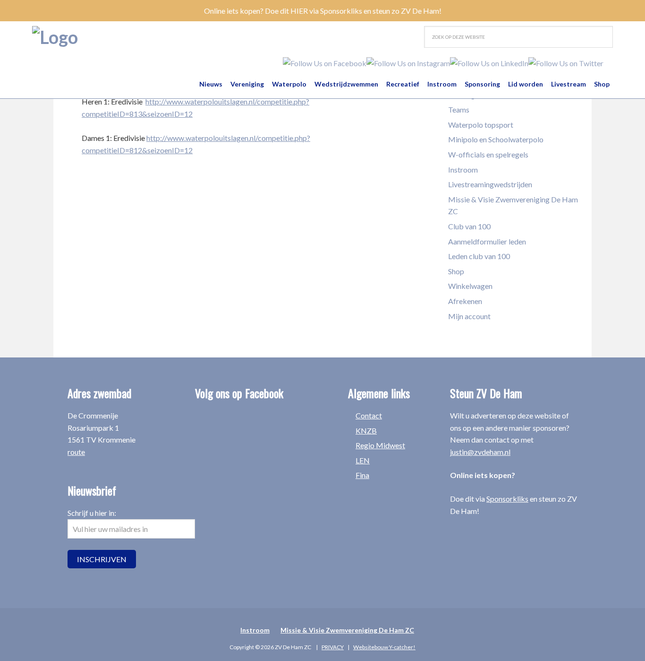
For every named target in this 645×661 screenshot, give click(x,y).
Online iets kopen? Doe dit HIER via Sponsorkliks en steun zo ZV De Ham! (322, 10)
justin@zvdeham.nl (480, 451)
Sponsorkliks (507, 498)
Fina (362, 474)
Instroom (463, 169)
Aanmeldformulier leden (487, 241)
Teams (458, 109)
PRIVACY (333, 647)
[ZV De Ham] (55, 37)
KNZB (366, 430)
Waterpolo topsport (480, 124)
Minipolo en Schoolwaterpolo (495, 139)
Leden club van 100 (479, 256)
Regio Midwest (380, 445)
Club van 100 (469, 226)
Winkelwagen (470, 285)
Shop (456, 271)
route (76, 451)
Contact (369, 415)
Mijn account (469, 316)
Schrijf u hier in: (92, 512)
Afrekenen (465, 300)
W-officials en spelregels (488, 154)
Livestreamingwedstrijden (490, 184)
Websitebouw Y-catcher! (384, 647)
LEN (363, 460)
